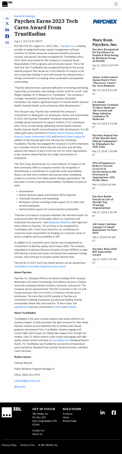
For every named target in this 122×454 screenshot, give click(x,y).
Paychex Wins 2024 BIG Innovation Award (104, 251)
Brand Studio (70, 420)
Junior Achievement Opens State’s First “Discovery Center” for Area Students (105, 81)
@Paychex (19, 386)
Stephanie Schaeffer (59, 222)
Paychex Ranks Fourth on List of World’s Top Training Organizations (102, 202)
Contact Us (38, 430)
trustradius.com (60, 340)
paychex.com (21, 306)
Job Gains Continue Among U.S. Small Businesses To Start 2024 (104, 228)
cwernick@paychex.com (27, 380)
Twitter (58, 306)
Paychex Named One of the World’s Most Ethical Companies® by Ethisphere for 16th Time (105, 141)
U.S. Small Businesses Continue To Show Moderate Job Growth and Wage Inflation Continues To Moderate (105, 111)
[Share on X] (7, 23)
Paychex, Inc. (68, 46)
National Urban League (68, 136)
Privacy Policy (9, 445)
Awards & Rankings (24, 16)
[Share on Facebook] (7, 36)
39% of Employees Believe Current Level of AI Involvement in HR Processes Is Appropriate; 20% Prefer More (104, 172)
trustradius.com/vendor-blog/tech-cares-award (39, 266)
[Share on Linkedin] (7, 29)
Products (67, 413)
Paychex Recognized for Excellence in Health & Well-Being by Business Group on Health (105, 55)
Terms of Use (27, 445)
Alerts (66, 417)
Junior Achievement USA (37, 136)
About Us (37, 434)
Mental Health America (60, 132)
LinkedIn (71, 306)
